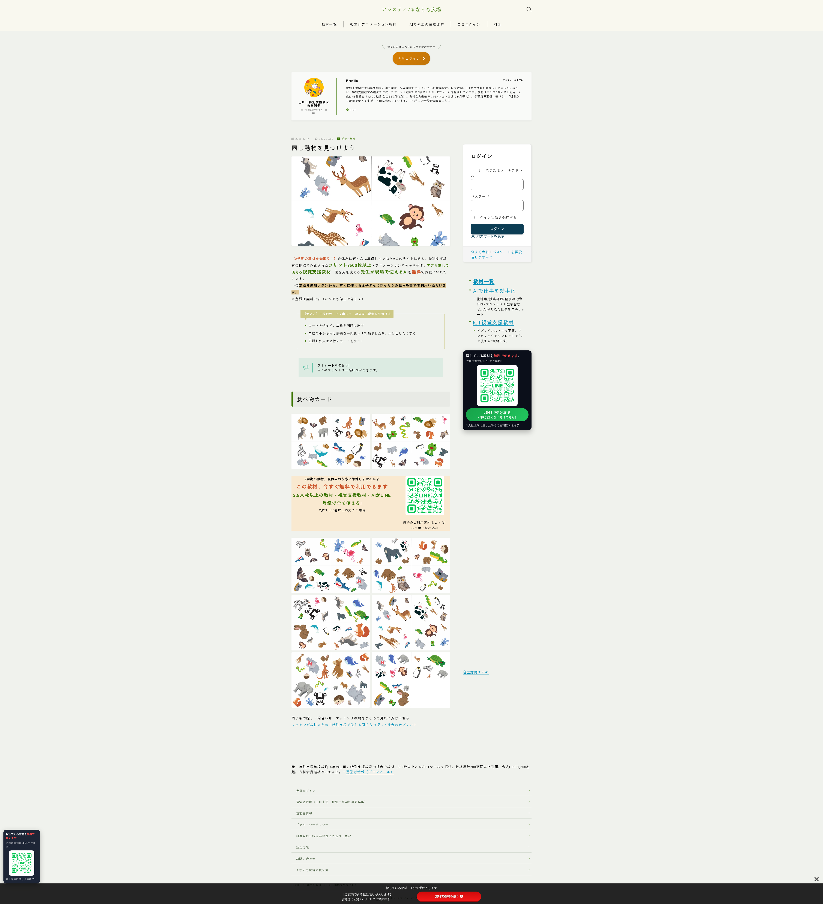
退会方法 (301, 847)
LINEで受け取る (497, 414)
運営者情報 (304, 813)
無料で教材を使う (447, 896)
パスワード (480, 196)
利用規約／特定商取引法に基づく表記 (324, 836)
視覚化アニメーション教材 (373, 24)
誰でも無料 (348, 138)
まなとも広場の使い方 (311, 870)
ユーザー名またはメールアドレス (497, 173)
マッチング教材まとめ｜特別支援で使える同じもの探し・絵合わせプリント (354, 724)
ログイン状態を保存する (496, 217)
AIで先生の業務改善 (427, 24)
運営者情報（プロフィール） (370, 771)
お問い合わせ (306, 858)
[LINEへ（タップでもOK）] (21, 863)
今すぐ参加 (480, 251)
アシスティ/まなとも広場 (411, 9)
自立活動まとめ (476, 671)
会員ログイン (469, 24)
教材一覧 (329, 24)
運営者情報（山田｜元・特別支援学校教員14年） (330, 802)
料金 (498, 24)
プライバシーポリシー (312, 824)
